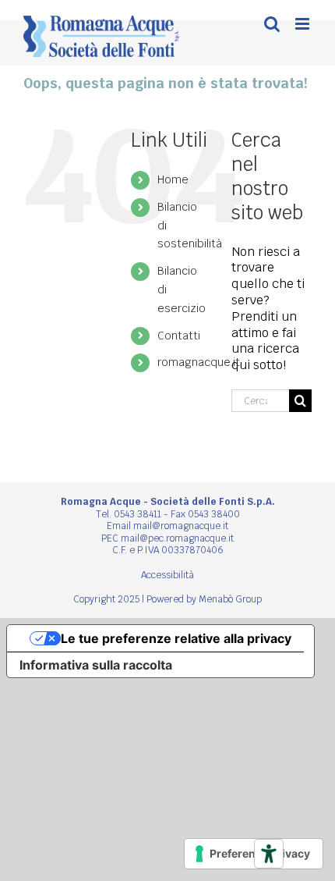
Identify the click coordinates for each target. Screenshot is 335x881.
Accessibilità (167, 575)
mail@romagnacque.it (180, 526)
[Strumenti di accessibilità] (269, 854)
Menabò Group (230, 599)
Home (173, 179)
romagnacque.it (198, 362)
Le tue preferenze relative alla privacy (176, 638)
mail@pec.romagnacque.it (177, 538)
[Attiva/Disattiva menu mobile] (303, 24)
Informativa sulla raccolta (95, 665)
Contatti (178, 336)
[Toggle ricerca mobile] (272, 24)
